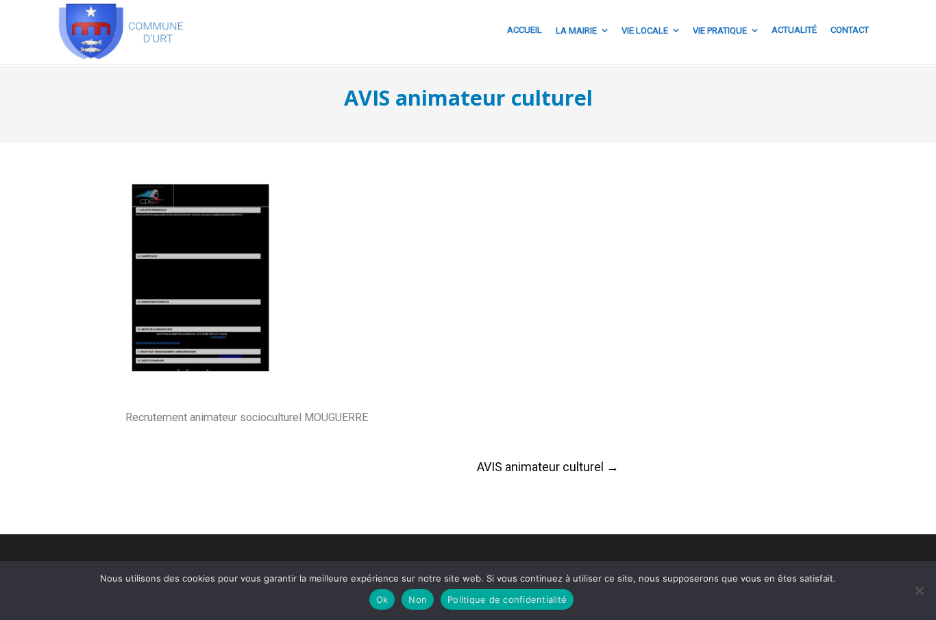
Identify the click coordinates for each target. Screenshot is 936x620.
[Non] (919, 590)
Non (417, 599)
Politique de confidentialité (507, 599)
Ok (382, 599)
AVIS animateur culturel (548, 467)
